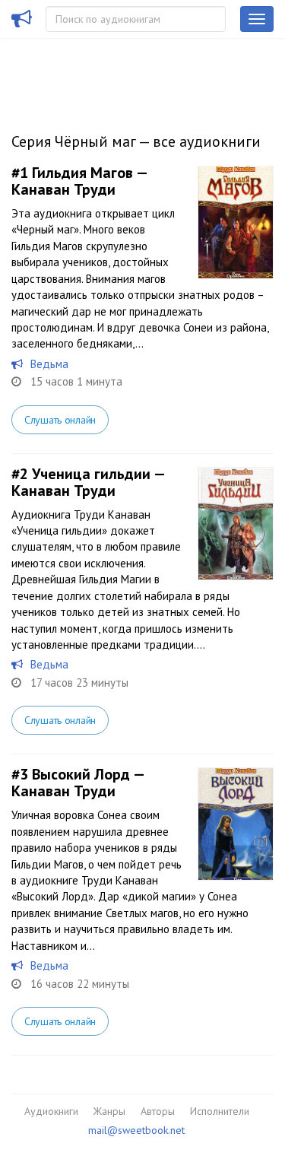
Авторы (158, 1111)
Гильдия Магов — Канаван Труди (79, 181)
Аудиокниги (51, 1111)
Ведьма (49, 364)
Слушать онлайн (60, 420)
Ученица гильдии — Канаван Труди (87, 482)
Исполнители (219, 1111)
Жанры (109, 1111)
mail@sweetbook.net (136, 1130)
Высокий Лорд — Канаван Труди (77, 782)
